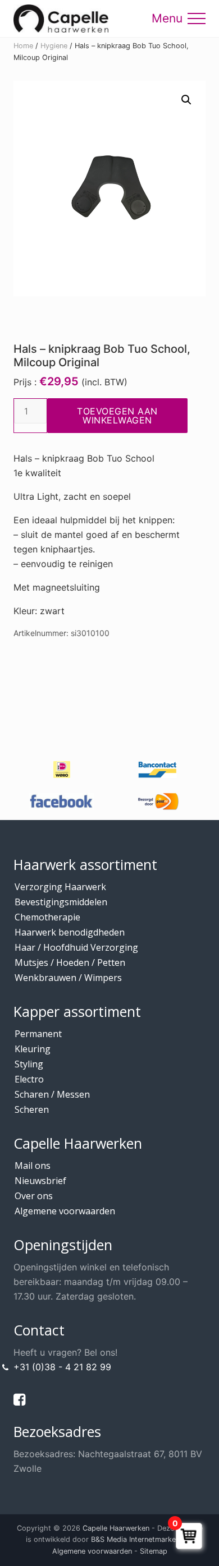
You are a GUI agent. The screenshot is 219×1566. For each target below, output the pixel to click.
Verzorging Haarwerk (60, 887)
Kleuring (33, 1049)
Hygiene (53, 46)
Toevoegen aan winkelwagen (117, 416)
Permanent (38, 1034)
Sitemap (153, 1551)
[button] (197, 18)
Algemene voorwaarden (65, 1211)
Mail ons (33, 1165)
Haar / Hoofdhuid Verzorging (76, 947)
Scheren (32, 1109)
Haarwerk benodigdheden (70, 932)
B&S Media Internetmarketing (140, 1539)
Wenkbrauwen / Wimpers (68, 977)
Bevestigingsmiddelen (61, 902)
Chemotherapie (47, 917)
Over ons (34, 1196)
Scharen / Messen (52, 1094)
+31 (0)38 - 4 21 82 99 (62, 1366)
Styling (29, 1064)
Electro (29, 1079)
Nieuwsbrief (40, 1180)
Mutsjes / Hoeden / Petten (70, 962)
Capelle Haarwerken (116, 1528)
